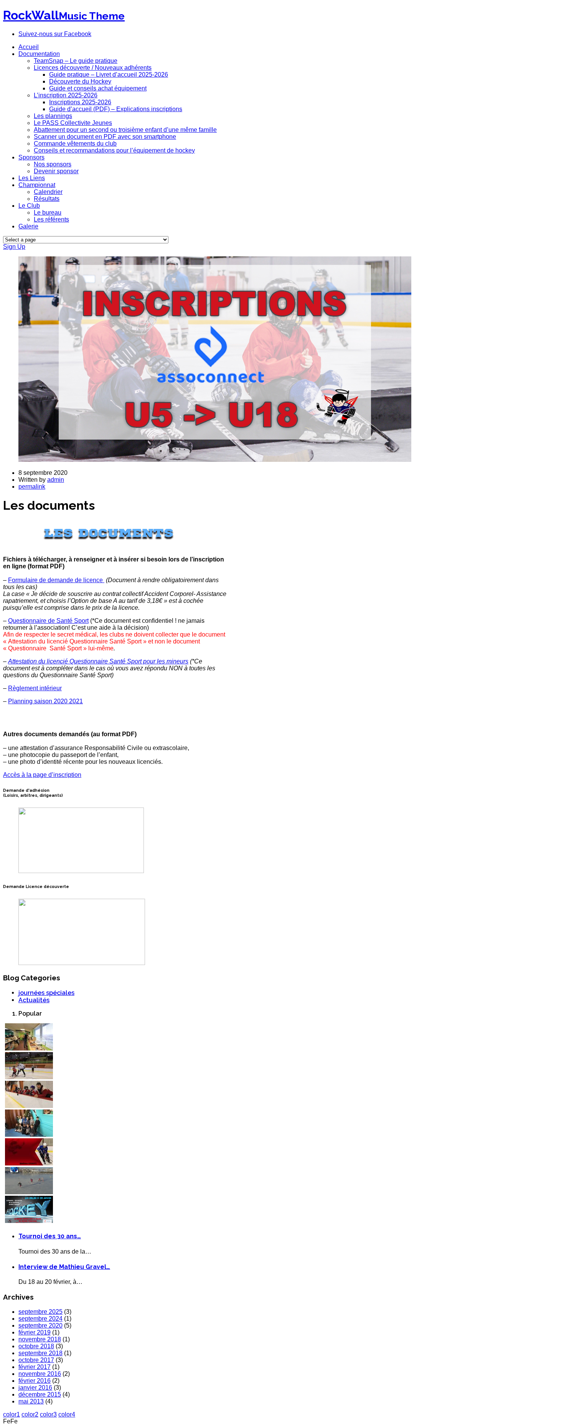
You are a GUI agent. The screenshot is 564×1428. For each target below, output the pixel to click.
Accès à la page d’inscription (42, 774)
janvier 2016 (35, 1387)
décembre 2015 (39, 1394)
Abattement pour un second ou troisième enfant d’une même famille (125, 129)
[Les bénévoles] (29, 1048)
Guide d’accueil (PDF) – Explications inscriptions (115, 109)
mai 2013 (31, 1401)
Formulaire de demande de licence (55, 580)
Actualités (33, 1000)
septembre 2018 (40, 1353)
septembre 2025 (40, 1311)
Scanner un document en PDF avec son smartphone (105, 136)
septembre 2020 (40, 1325)
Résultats (46, 198)
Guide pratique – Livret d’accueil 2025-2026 (108, 74)
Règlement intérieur (35, 688)
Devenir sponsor (56, 171)
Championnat (36, 185)
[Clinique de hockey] (29, 1163)
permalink (31, 486)
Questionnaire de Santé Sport (48, 620)
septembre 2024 (40, 1318)
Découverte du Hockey (80, 81)
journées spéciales (46, 992)
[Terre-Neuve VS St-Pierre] (29, 1221)
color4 (66, 1414)
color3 (48, 1414)
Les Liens (31, 178)
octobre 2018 (36, 1346)
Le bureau (47, 212)
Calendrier (48, 192)
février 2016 (34, 1380)
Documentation (39, 54)
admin (55, 479)
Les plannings (53, 116)
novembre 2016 (39, 1374)
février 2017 (34, 1367)
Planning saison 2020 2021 (45, 701)
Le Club (29, 205)
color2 (29, 1414)
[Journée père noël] (29, 1134)
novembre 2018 (39, 1339)
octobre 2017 (36, 1360)
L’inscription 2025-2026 (65, 95)
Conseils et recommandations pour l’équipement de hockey (114, 150)
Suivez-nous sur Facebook (54, 34)
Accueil (28, 47)
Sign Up (14, 246)
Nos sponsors (52, 164)
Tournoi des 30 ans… (49, 1236)
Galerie (28, 226)
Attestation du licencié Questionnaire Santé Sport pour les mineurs (98, 661)
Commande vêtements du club (75, 143)
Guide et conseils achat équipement (98, 88)
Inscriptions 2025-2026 (80, 102)
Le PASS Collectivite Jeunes (73, 123)
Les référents (51, 219)
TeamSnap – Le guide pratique (75, 60)
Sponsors (31, 157)
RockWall (64, 15)
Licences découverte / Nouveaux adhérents (93, 67)
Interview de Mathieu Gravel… (64, 1266)
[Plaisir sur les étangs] (29, 1192)
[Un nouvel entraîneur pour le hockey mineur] (29, 1106)
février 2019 (34, 1332)
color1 (11, 1414)
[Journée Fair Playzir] (29, 1077)
